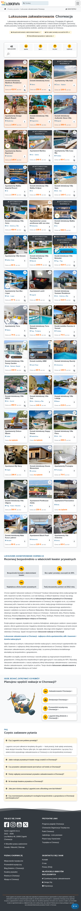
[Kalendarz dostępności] (24, 90)
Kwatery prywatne (13, 9)
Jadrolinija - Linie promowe (52, 835)
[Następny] (24, 69)
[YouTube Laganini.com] (19, 825)
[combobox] (35, 3)
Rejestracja (48, 886)
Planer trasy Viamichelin (51, 839)
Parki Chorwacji (48, 831)
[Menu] (77, 3)
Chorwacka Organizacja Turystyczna (56, 828)
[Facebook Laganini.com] (6, 825)
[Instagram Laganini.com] (13, 825)
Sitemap (21, 847)
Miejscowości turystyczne (13, 861)
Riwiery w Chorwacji (12, 876)
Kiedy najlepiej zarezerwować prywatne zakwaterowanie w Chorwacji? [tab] (36, 774)
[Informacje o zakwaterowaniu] (24, 86)
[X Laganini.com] (25, 825)
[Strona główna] (5, 9)
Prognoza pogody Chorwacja (53, 824)
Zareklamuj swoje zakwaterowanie (57, 878)
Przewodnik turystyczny (13, 864)
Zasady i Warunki (10, 847)
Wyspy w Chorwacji (11, 879)
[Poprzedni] (6, 69)
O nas (44, 863)
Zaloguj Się (47, 882)
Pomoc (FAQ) (47, 867)
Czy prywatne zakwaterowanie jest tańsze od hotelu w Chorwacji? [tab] (34, 767)
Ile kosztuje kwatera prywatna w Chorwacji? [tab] (25, 781)
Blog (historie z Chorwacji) (14, 868)
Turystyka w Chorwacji (50, 842)
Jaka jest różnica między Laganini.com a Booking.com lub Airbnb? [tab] (35, 789)
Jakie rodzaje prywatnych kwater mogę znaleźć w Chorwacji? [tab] (32, 760)
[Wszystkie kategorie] (8, 53)
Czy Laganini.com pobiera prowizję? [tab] (23, 740)
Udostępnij (71, 9)
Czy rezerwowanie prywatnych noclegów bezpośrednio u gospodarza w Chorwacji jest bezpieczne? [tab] (40, 797)
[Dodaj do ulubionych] (25, 62)
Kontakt (45, 860)
